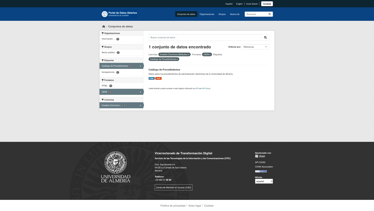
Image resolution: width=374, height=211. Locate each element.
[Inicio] (103, 26)
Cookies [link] (209, 205)
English (239, 3)
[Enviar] (270, 14)
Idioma (258, 177)
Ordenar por (234, 46)
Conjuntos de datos (186, 14)
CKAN (260, 156)
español (229, 3)
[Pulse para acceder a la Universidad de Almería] (115, 166)
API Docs (206, 88)
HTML (151, 78)
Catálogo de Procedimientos (164, 69)
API (197, 88)
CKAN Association (264, 166)
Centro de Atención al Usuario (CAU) (173, 187)
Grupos (222, 14)
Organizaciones (207, 14)
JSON (158, 78)
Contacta (267, 3)
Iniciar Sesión (252, 3)
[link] (267, 3)
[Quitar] (188, 54)
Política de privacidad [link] (172, 205)
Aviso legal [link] (194, 205)
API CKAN (260, 162)
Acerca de (234, 14)
